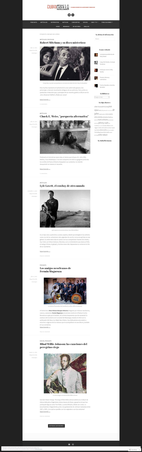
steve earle (103, 130)
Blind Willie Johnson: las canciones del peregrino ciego (63, 345)
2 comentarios (43, 104)
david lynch (110, 110)
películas (50, 39)
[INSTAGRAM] (73, 444)
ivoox (58, 26)
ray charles (97, 130)
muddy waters (101, 127)
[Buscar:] (104, 39)
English (86, 26)
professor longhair (111, 127)
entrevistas (55, 22)
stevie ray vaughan (110, 130)
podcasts (33, 22)
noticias (65, 22)
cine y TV (94, 22)
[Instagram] (73, 15)
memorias (66, 26)
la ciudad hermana (105, 141)
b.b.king (106, 107)
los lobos (101, 125)
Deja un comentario (45, 256)
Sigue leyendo (45, 100)
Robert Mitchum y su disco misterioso (63, 42)
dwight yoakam (102, 114)
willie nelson (102, 135)
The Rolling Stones (99, 132)
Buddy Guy (101, 110)
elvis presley (98, 117)
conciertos (76, 22)
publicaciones (106, 22)
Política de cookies (38, 449)
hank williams (103, 120)
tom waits (106, 132)
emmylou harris (107, 117)
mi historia (76, 26)
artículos (43, 22)
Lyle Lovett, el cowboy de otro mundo (62, 185)
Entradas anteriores (56, 426)
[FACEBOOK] (69, 444)
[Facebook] (69, 15)
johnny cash (103, 123)
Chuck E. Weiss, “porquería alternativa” (64, 116)
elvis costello (109, 114)
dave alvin (106, 110)
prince (106, 127)
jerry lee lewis (110, 120)
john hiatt (96, 123)
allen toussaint (99, 107)
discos (85, 22)
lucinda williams (106, 125)
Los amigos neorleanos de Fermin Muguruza (55, 269)
